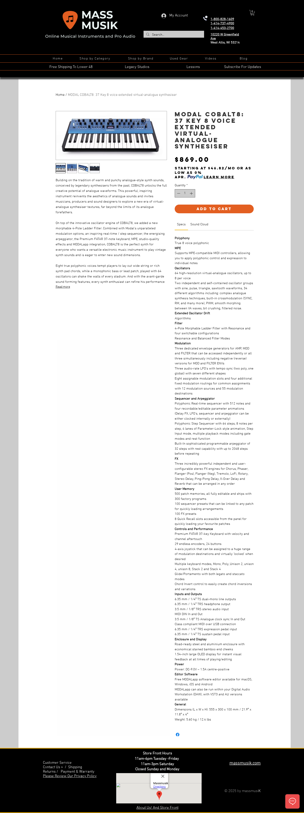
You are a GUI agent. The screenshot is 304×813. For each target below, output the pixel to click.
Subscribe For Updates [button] (242, 67)
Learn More (219, 177)
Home (60, 95)
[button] (252, 12)
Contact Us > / (55, 767)
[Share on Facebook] (177, 734)
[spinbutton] (185, 193)
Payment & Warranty (77, 772)
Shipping (75, 767)
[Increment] (192, 193)
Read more (63, 287)
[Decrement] (178, 193)
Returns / (52, 772)
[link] (181, 224)
